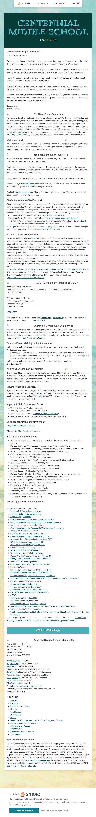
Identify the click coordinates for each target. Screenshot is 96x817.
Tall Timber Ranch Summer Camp (24, 601)
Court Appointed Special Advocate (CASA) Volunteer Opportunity (37, 528)
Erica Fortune (12, 683)
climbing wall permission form (46, 414)
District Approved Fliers (20, 706)
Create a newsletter (24, 810)
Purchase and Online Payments (23, 723)
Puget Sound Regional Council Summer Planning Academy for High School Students (45, 578)
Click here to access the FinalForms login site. (25, 278)
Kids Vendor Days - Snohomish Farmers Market (30, 564)
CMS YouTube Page (48, 630)
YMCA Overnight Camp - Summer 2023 (26, 609)
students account (29, 184)
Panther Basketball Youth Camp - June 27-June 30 (31, 573)
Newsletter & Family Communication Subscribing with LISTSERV (36, 720)
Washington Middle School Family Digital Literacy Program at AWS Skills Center (42, 606)
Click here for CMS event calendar (20, 425)
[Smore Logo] (24, 3)
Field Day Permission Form (18, 132)
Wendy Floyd (39, 396)
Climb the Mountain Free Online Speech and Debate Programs (35, 522)
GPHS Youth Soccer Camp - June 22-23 (26, 542)
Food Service (15, 712)
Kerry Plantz (12, 672)
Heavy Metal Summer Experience (23, 561)
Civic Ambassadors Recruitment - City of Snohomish (32, 519)
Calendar (14, 703)
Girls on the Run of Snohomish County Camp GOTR (31, 539)
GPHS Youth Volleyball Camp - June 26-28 (27, 545)
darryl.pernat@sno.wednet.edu (37, 760)
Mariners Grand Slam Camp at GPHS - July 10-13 (30, 570)
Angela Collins (12, 664)
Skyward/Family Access (50, 229)
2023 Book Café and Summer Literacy (26, 511)
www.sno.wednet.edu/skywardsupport (62, 218)
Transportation (16, 729)
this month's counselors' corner (31, 338)
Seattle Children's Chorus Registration (25, 581)
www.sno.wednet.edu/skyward (52, 215)
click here (41, 320)
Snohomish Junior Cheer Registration (25, 587)
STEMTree (14, 595)
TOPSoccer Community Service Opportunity (28, 604)
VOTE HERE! (12, 312)
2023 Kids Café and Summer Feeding (25, 514)
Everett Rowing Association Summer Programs (29, 536)
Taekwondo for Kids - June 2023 (23, 598)
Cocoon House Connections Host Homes (27, 525)
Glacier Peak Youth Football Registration (27, 553)
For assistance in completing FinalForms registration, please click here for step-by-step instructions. (48, 269)
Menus (13, 718)
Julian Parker (12, 666)
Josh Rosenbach (14, 661)
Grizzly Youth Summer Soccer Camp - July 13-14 (30, 559)
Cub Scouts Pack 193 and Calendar (24, 531)
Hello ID (13, 709)
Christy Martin (12, 678)
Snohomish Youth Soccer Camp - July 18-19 (28, 590)
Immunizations (16, 715)
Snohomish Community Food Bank (24, 584)
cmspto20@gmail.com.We (52, 318)
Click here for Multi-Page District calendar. (24, 431)
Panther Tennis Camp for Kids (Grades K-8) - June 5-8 (32, 576)
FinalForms (36, 238)
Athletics (14, 701)
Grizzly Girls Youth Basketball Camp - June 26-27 (30, 556)
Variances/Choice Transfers (22, 731)
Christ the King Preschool (20, 517)
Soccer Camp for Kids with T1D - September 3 (29, 592)
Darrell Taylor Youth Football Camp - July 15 (28, 533)
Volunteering (15, 734)
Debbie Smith (12, 675)
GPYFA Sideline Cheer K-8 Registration (26, 547)
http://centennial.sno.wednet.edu (28, 686)
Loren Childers (13, 680)
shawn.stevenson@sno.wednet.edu (21, 766)
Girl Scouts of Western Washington (25, 550)
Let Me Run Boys (17, 567)
